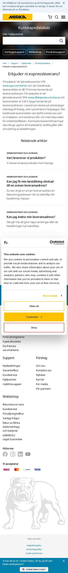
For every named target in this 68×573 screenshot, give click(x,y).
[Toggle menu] (63, 17)
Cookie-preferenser (34, 553)
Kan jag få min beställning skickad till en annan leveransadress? (30, 183)
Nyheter (41, 375)
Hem (5, 63)
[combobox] (30, 41)
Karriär (40, 379)
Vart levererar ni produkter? (26, 158)
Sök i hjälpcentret (13, 34)
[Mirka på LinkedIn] (20, 454)
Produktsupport (55, 52)
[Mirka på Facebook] (5, 454)
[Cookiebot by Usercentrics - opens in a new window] (49, 243)
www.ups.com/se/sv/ (15, 85)
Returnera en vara (13, 404)
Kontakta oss (43, 370)
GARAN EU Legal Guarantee (12, 437)
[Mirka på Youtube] (27, 454)
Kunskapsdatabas (42, 63)
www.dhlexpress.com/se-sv (44, 97)
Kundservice (10, 375)
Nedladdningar (11, 366)
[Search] (57, 17)
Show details (50, 295)
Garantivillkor (10, 370)
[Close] (63, 561)
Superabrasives (12, 341)
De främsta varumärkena (11, 348)
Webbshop (35, 52)
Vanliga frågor (11, 418)
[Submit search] (61, 41)
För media (42, 384)
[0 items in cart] (50, 17)
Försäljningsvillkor (13, 413)
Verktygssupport (14, 52)
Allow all (34, 306)
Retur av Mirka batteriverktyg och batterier (11, 426)
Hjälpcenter (26, 63)
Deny (34, 327)
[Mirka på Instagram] (12, 454)
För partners (43, 388)
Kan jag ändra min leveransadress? (31, 217)
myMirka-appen (12, 384)
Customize (32, 316)
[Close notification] (63, 3)
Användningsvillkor (34, 549)
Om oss (40, 366)
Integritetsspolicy (34, 545)
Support (14, 63)
